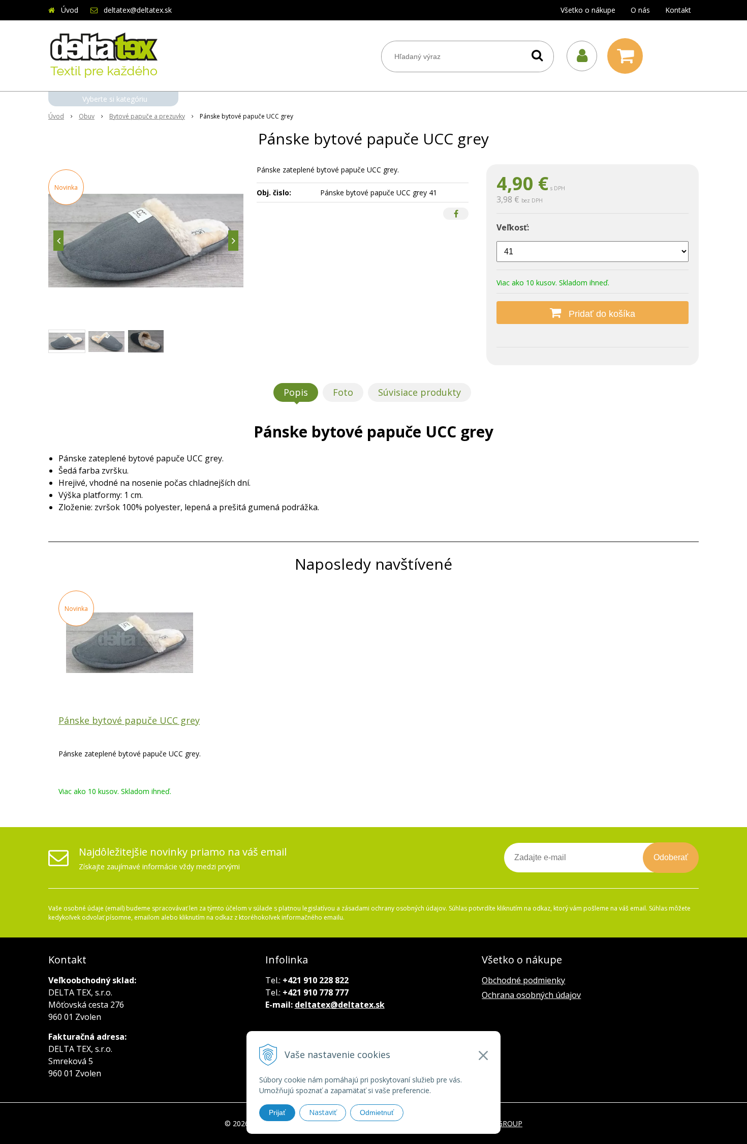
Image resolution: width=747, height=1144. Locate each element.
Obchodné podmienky (523, 980)
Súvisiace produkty (419, 392)
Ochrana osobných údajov (531, 995)
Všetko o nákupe (588, 10)
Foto (343, 392)
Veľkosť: (512, 227)
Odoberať (670, 857)
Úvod (69, 10)
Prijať (277, 1112)
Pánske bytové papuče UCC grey (129, 720)
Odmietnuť (377, 1112)
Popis (296, 392)
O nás (640, 10)
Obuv (87, 116)
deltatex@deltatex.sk (138, 10)
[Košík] (627, 56)
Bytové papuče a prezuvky (147, 116)
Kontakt (678, 10)
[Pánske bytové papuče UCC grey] (145, 240)
